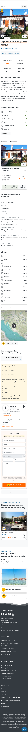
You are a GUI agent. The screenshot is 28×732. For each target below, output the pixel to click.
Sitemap (16, 630)
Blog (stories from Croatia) (8, 670)
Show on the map (11, 343)
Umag (3, 6)
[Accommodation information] (24, 535)
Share (24, 6)
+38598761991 (6, 415)
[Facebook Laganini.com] (2, 614)
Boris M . (6, 35)
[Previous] (4, 521)
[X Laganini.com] (13, 614)
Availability (14, 187)
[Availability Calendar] (24, 537)
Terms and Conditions (7, 630)
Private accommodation (7, 673)
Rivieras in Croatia (6, 676)
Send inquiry (15, 485)
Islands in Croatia (6, 678)
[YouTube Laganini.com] (9, 614)
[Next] (24, 521)
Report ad (14, 492)
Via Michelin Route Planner (8, 651)
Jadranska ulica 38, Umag (9, 48)
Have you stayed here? (11, 52)
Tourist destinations (6, 665)
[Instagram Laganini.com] (6, 614)
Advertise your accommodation (11, 700)
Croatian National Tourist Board (10, 643)
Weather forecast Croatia (8, 640)
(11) (24, 164)
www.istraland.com (7, 426)
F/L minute (22, 187)
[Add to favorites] (24, 513)
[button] (14, 325)
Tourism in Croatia (6, 654)
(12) (25, 36)
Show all (5, 133)
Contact (3, 689)
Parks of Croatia (5, 646)
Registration (5, 706)
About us (3, 691)
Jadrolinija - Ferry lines (7, 648)
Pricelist (5, 187)
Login (3, 703)
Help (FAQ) (4, 694)
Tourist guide (4, 667)
